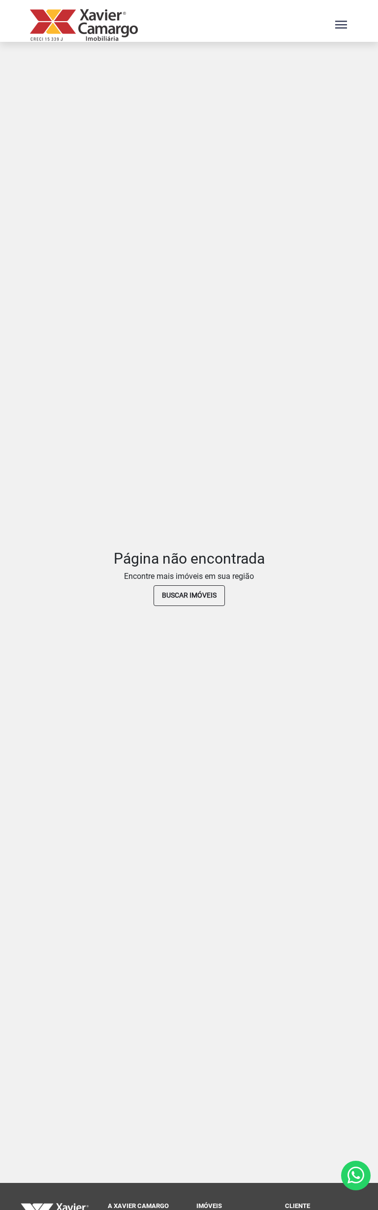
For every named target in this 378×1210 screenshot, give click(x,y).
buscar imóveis (189, 595)
